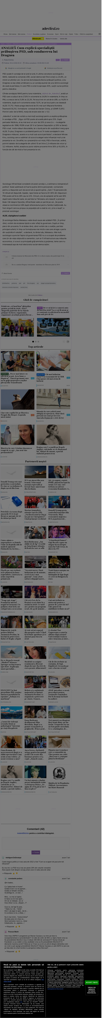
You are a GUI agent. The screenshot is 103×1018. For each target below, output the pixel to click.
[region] (50, 989)
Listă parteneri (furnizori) (55, 989)
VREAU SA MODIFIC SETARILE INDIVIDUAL (91, 990)
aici (21, 1002)
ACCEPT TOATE (92, 982)
